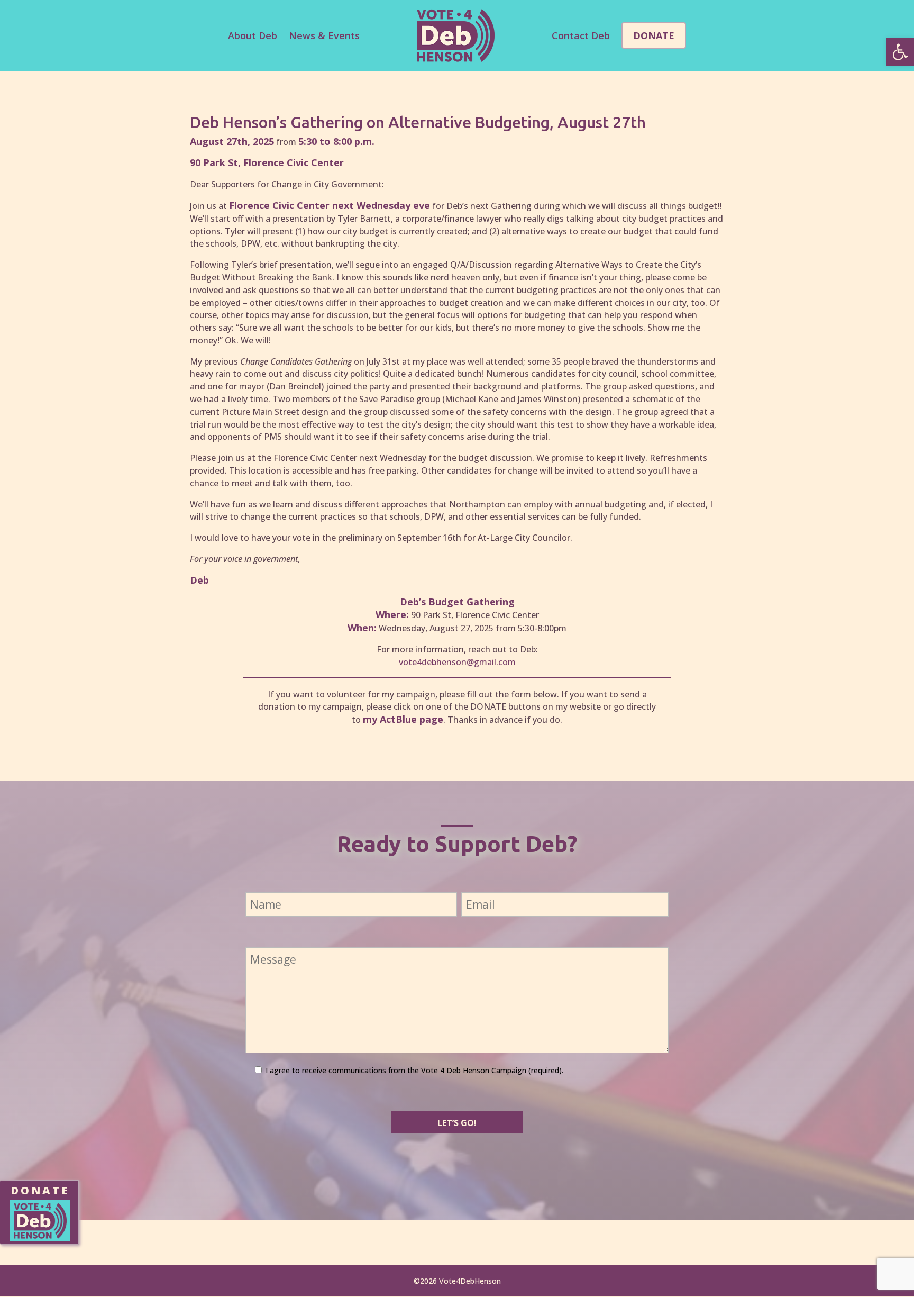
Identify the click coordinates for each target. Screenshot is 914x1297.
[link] (900, 52)
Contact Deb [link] (581, 35)
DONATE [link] (40, 1190)
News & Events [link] (324, 35)
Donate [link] (653, 35)
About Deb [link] (252, 35)
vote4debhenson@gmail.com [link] (457, 662)
